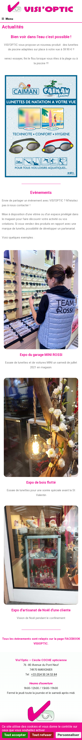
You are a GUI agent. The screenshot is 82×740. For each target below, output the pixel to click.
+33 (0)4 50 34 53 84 (44, 674)
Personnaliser (68, 735)
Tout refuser (42, 735)
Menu (9, 18)
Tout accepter (15, 735)
